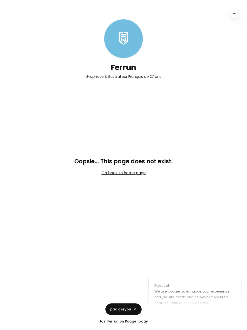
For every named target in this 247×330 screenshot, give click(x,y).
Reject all (162, 285)
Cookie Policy (197, 303)
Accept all (196, 314)
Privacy (8, 325)
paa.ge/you (120, 309)
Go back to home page (124, 173)
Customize (167, 314)
